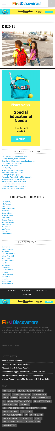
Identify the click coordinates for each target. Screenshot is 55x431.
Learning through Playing (10, 175)
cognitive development (10, 411)
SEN (4, 401)
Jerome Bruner (7, 234)
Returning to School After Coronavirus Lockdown (18, 161)
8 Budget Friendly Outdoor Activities (14, 159)
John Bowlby (6, 224)
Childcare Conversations (22, 394)
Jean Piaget (6, 218)
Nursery (5, 398)
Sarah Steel (6, 277)
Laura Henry (6, 279)
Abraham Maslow (8, 222)
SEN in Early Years (26, 418)
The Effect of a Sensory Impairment (14, 184)
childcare (21, 391)
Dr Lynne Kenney (8, 261)
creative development (10, 418)
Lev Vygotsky (6, 168)
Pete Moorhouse (7, 283)
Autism (37, 422)
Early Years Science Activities (12, 163)
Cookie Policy (27, 294)
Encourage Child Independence (13, 188)
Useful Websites (26, 290)
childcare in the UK (39, 394)
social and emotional (10, 404)
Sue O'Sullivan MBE (9, 254)
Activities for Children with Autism (13, 179)
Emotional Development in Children (14, 186)
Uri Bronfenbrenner (8, 208)
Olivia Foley (6, 267)
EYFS (22, 411)
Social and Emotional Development (19, 401)
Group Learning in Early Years (12, 172)
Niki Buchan (6, 265)
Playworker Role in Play (10, 166)
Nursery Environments (35, 391)
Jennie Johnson (7, 249)
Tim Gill (4, 263)
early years (6, 394)
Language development (25, 422)
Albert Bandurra (7, 215)
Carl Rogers (6, 206)
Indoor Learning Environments (13, 408)
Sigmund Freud (7, 213)
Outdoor (29, 411)
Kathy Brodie (6, 247)
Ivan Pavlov (6, 229)
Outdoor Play (24, 398)
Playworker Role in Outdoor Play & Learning (17, 177)
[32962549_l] (27, 64)
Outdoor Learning (36, 415)
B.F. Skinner (6, 227)
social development (9, 425)
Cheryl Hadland (7, 274)
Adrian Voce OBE (8, 256)
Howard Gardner (7, 220)
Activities (38, 418)
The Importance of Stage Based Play (14, 156)
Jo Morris (5, 272)
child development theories (36, 408)
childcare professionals (42, 401)
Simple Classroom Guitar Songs (13, 170)
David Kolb (5, 211)
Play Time (14, 398)
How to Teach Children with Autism (14, 182)
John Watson (6, 204)
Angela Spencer (7, 270)
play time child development (12, 415)
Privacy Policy (41, 290)
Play (26, 415)
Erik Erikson (6, 231)
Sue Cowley (6, 258)
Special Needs (24, 404)
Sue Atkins (5, 251)
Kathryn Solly (6, 281)
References (12, 290)
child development (9, 391)
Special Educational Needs (40, 398)
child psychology (9, 422)
